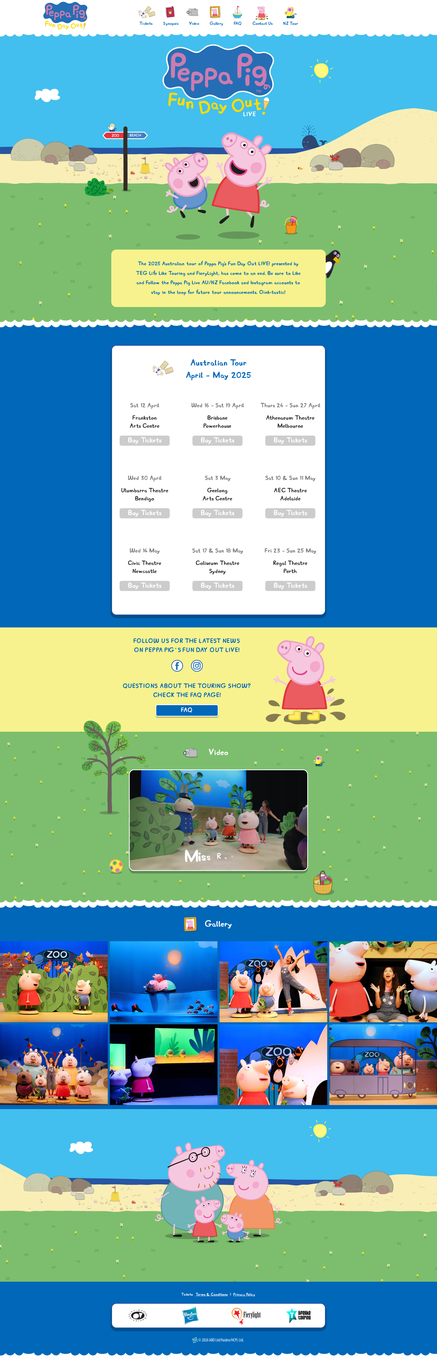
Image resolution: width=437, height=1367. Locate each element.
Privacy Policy (244, 1294)
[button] (145, 441)
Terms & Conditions (212, 1294)
